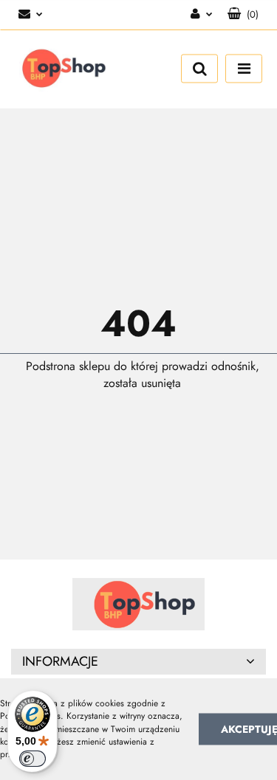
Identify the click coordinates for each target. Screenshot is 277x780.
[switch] (32, 759)
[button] (243, 14)
